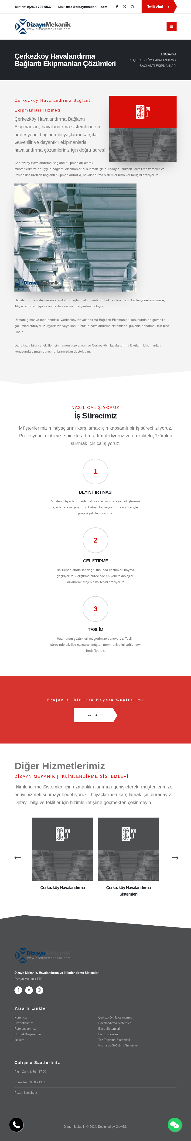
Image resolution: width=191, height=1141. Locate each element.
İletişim (19, 1040)
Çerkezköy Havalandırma (62, 887)
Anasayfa (168, 54)
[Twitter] (124, 6)
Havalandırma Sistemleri (114, 1023)
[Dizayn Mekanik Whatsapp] (175, 1125)
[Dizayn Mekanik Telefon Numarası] (16, 1125)
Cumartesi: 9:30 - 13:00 (30, 1082)
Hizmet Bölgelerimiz (27, 1034)
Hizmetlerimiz (23, 1023)
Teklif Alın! (155, 6)
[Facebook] (117, 6)
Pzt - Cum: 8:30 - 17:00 (30, 1071)
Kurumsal (20, 1017)
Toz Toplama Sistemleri (114, 1040)
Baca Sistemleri (109, 1028)
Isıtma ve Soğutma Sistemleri (118, 1045)
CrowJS (121, 1126)
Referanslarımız (25, 1028)
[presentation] (16, 857)
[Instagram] (132, 6)
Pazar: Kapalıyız (25, 1092)
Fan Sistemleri (108, 1034)
